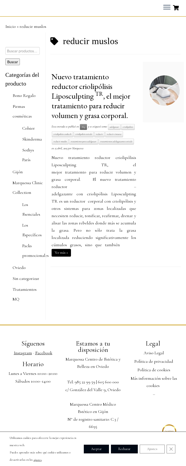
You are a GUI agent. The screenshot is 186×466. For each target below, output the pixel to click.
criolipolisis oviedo (83, 134)
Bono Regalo (24, 95)
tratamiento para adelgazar (83, 141)
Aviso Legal (154, 352)
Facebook (43, 352)
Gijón (18, 171)
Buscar (12, 61)
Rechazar (124, 449)
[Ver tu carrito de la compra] (176, 7)
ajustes (37, 460)
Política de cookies (154, 369)
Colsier (28, 128)
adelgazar (114, 126)
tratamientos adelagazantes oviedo (116, 141)
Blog (83, 126)
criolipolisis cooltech (62, 134)
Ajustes (152, 449)
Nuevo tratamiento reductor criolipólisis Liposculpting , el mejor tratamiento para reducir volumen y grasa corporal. (91, 95)
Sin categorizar (26, 278)
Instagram (23, 352)
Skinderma (32, 139)
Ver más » (61, 253)
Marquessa (77, 148)
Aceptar (96, 449)
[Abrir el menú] (166, 7)
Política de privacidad (153, 361)
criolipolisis (128, 126)
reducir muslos (60, 141)
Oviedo (19, 267)
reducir (99, 134)
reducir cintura (114, 134)
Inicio (10, 26)
